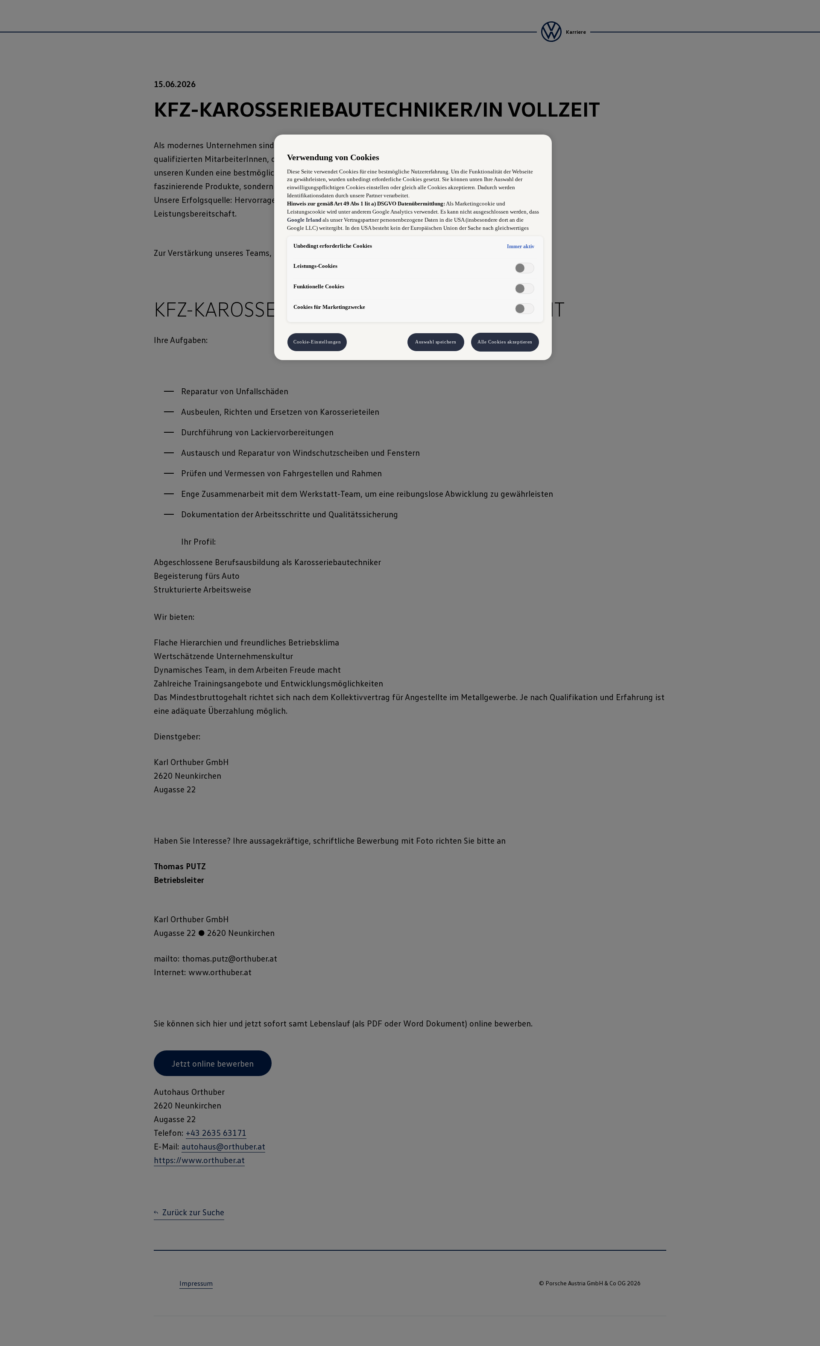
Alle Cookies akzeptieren (505, 341)
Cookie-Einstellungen (317, 341)
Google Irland (304, 220)
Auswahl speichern (436, 341)
